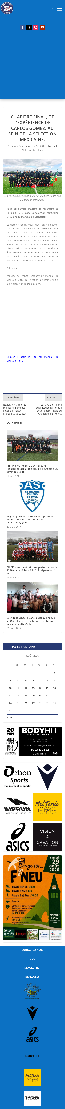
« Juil (9, 717)
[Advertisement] (32, 66)
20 (33, 695)
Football (52, 146)
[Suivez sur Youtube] (42, 27)
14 (40, 688)
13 (33, 688)
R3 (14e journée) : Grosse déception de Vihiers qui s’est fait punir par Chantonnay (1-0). (30, 519)
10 (10, 688)
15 (47, 688)
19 (26, 695)
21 (40, 695)
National (27, 150)
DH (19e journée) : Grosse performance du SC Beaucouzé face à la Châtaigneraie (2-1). (32, 570)
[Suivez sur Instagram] (35, 27)
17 (10, 695)
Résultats (38, 150)
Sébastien (24, 146)
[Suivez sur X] (29, 27)
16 (54, 688)
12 (26, 688)
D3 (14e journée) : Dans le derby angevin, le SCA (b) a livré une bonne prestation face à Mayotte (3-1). (32, 620)
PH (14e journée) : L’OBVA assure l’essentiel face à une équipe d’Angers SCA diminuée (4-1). (32, 468)
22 (47, 695)
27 (33, 703)
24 (10, 703)
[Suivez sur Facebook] (22, 27)
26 (26, 703)
